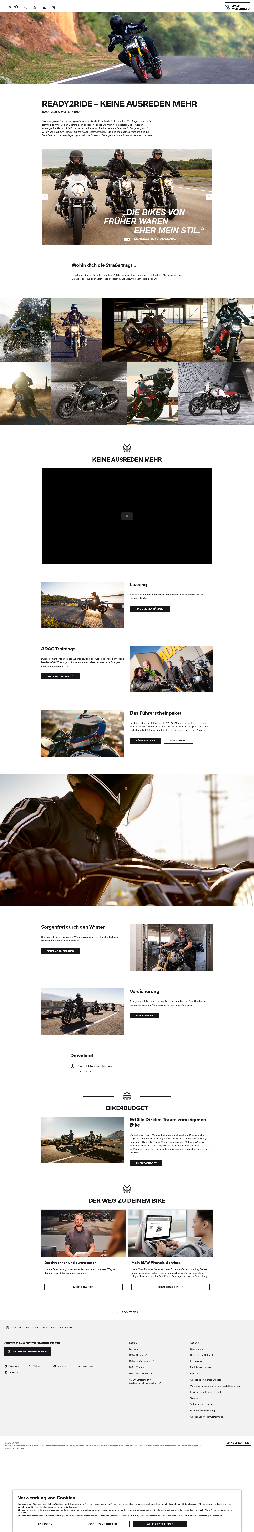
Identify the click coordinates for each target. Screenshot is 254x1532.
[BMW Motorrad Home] (237, 7)
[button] (11, 7)
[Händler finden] (35, 6)
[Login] (44, 6)
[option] (25, 330)
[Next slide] (209, 197)
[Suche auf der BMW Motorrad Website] (25, 6)
